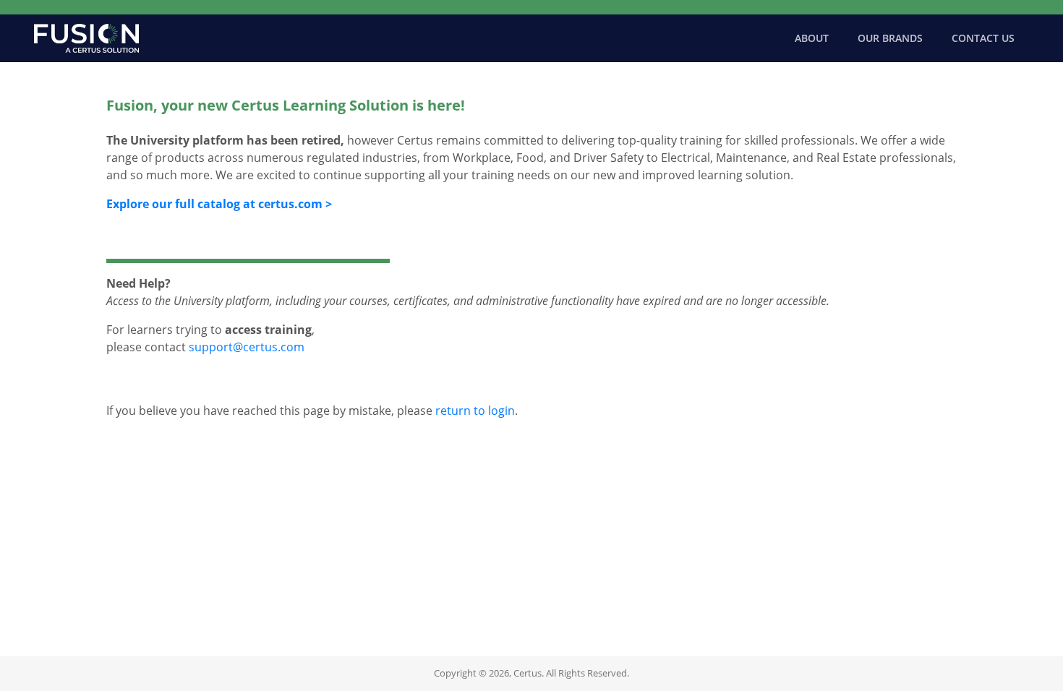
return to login (475, 411)
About (812, 38)
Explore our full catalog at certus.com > (219, 204)
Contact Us (983, 38)
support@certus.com (246, 347)
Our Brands (890, 38)
